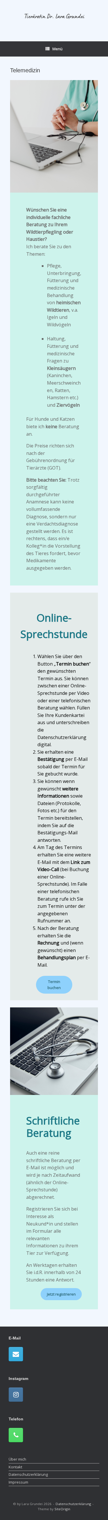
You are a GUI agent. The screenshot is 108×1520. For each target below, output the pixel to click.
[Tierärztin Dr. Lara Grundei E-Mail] (16, 1354)
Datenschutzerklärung (28, 1474)
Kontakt (15, 1466)
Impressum (18, 1482)
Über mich (17, 1459)
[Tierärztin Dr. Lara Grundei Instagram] (16, 1394)
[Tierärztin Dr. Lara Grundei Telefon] (16, 1435)
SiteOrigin (62, 1509)
